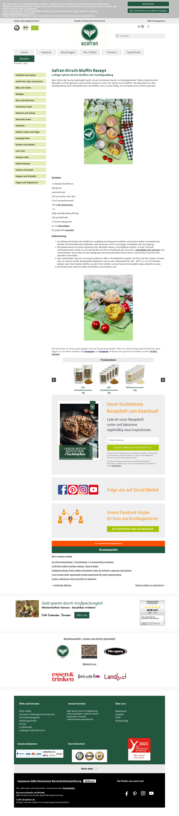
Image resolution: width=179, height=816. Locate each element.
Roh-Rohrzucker (65, 204)
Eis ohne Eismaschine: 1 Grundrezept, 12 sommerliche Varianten (83, 562)
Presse (22, 723)
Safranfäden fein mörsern (148, 250)
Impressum (23, 781)
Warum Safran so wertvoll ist (149, 585)
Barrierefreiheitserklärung (66, 781)
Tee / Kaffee (90, 52)
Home (24, 52)
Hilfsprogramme (27, 720)
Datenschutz (116, 466)
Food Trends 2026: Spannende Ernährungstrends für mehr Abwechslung (86, 574)
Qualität (119, 714)
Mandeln (69, 230)
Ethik (118, 717)
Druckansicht (108, 550)
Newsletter (121, 711)
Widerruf (90, 781)
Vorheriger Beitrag (62, 585)
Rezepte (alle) (22, 157)
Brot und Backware (25, 100)
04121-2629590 (25, 21)
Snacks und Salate (24, 170)
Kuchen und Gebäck (25, 144)
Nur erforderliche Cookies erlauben (148, 10)
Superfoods (133, 52)
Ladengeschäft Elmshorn (32, 730)
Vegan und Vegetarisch (27, 182)
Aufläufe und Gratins (26, 75)
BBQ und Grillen (23, 87)
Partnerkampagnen (29, 717)
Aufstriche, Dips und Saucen (29, 81)
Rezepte (24, 58)
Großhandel (25, 727)
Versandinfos (69, 788)
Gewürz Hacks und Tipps (27, 132)
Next (163, 380)
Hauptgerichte (23, 138)
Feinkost (112, 52)
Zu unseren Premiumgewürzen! (108, 543)
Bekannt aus (89, 664)
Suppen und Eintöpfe (26, 176)
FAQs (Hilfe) (25, 711)
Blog (25, 63)
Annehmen (148, 3)
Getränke (20, 125)
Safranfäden (64, 226)
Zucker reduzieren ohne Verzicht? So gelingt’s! (74, 579)
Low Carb (20, 151)
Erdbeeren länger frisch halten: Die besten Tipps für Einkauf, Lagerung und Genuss (91, 570)
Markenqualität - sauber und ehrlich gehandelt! (90, 638)
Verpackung (121, 720)
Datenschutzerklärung (14, 13)
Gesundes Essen (23, 119)
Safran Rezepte (23, 163)
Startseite (18, 63)
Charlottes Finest (24, 106)
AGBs (33, 781)
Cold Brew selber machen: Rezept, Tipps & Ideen (75, 566)
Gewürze (46, 52)
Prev (54, 380)
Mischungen (68, 52)
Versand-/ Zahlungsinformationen (37, 714)
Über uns (81, 615)
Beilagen (20, 94)
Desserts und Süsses (25, 113)
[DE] (142, 27)
